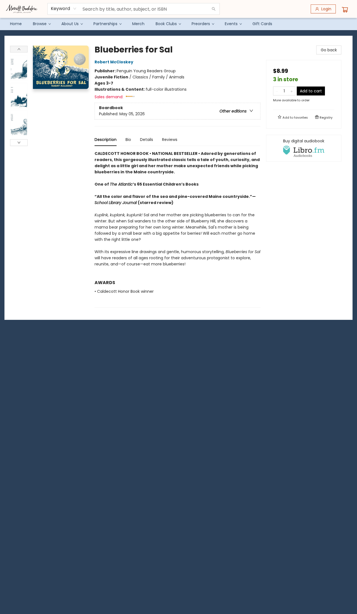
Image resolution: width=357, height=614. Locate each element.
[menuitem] (15, 23)
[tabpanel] (177, 229)
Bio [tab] (128, 139)
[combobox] (64, 8)
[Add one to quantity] (291, 91)
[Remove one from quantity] (276, 91)
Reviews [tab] (169, 139)
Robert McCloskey (114, 62)
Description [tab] (106, 139)
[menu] (178, 23)
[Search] (213, 9)
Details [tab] (146, 139)
